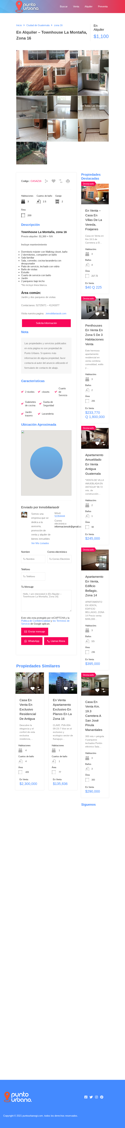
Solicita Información (46, 323)
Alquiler (88, 6)
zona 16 (58, 25)
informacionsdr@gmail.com (69, 526)
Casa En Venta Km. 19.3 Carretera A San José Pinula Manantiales (93, 716)
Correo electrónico (57, 551)
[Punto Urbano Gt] (27, 11)
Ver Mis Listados (40, 543)
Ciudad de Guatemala (37, 25)
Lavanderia (48, 413)
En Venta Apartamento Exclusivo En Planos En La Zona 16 (62, 709)
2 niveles (30, 391)
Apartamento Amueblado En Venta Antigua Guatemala (94, 464)
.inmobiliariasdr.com (55, 313)
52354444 (60, 516)
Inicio (19, 25)
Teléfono (25, 569)
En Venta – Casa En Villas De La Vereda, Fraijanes (93, 220)
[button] (63, 479)
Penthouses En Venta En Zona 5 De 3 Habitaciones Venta (94, 335)
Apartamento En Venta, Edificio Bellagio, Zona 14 (94, 586)
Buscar (64, 6)
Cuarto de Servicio (63, 392)
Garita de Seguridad (48, 404)
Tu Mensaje (27, 586)
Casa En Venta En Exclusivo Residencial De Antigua (28, 709)
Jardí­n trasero (29, 414)
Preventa (103, 6)
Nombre (25, 551)
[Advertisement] (46, 933)
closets (45, 391)
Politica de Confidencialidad (35, 620)
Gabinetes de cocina (30, 404)
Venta (76, 6)
